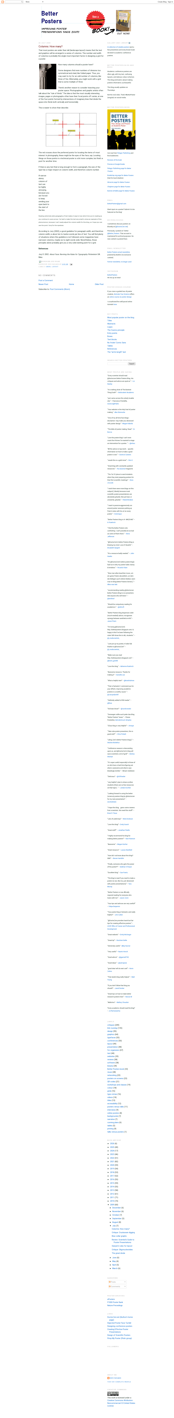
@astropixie (122, 963)
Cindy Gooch (124, 824)
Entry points (112, 333)
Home (71, 284)
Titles (109, 321)
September (117, 1218)
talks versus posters (115, 1132)
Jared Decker (119, 988)
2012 (112, 1194)
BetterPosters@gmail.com (116, 204)
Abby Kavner (126, 946)
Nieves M (128, 997)
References (112, 349)
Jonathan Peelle (124, 830)
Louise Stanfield (126, 850)
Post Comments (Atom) (60, 289)
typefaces (111, 1038)
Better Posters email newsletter (118, 252)
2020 (112, 1165)
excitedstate (111, 802)
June (114, 1258)
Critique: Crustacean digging (123, 1232)
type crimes (112, 1094)
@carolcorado (126, 709)
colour (110, 1088)
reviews (110, 1059)
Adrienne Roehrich (126, 666)
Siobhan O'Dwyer (126, 867)
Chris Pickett (121, 734)
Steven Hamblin (118, 858)
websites (111, 1056)
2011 (112, 1197)
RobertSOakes (128, 500)
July (114, 1226)
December (116, 1208)
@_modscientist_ (113, 638)
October (116, 1215)
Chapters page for (118, 187)
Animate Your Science (122, 294)
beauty (110, 1066)
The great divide (118, 1253)
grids (48, 266)
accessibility (112, 1104)
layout (55, 266)
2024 (112, 1151)
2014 (112, 1187)
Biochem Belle (122, 940)
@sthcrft (121, 607)
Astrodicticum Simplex (123, 720)
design (110, 1031)
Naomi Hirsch (123, 952)
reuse (109, 1072)
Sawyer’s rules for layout (122, 1246)
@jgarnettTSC (124, 957)
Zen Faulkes (115, 1378)
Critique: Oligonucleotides (122, 1250)
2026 (112, 1143)
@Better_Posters (113, 233)
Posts (113, 1282)
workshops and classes (117, 1085)
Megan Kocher (122, 844)
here (115, 304)
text (109, 1053)
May (114, 1261)
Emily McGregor (125, 935)
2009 (112, 1205)
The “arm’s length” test (116, 352)
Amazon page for (118, 182)
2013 (112, 1190)
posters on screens (115, 1078)
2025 (112, 1147)
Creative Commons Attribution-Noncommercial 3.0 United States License (121, 1403)
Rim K (131, 460)
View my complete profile (119, 1382)
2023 (112, 1154)
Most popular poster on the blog (120, 317)
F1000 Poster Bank (115, 1302)
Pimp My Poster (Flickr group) (119, 1338)
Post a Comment (46, 280)
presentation (112, 1047)
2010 (112, 1201)
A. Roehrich (111, 522)
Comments (115, 1287)
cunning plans (113, 1122)
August (115, 1222)
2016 (112, 1179)
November (116, 1211)
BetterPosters (112, 275)
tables (109, 1126)
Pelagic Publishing (123, 153)
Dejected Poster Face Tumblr (119, 1323)
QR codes (111, 1082)
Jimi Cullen (119, 915)
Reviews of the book (114, 160)
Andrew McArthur (113, 743)
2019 (112, 1169)
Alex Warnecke (120, 412)
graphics (110, 1034)
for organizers (113, 1050)
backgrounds (112, 1116)
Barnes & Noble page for (121, 191)
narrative (111, 1119)
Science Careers (125, 455)
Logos (109, 327)
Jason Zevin (124, 898)
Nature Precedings (115, 1305)
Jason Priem (111, 621)
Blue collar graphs (119, 1236)
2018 (112, 1172)
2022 (112, 1158)
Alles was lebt (112, 584)
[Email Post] (71, 264)
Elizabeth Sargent (113, 548)
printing (110, 1129)
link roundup (112, 1028)
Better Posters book (115, 1069)
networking (112, 1075)
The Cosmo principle (115, 330)
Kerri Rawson (130, 839)
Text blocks (112, 339)
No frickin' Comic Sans (116, 343)
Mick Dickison (128, 819)
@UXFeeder (121, 776)
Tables (110, 346)
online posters (113, 1113)
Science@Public (113, 404)
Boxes (109, 336)
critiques (110, 1025)
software (111, 1063)
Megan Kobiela (127, 423)
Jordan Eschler (125, 788)
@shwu (132, 443)
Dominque (118, 514)
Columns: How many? (51, 46)
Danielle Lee (120, 675)
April (114, 1265)
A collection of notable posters (118, 47)
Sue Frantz (124, 872)
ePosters (111, 1299)
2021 (112, 1162)
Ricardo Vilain (122, 568)
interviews (111, 1110)
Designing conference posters (119, 1326)
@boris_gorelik (112, 661)
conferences (112, 1041)
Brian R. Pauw (112, 813)
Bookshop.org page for (120, 175)
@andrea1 (111, 598)
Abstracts (111, 324)
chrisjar (131, 726)
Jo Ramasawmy (114, 1011)
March (115, 1268)
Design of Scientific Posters (118, 1335)
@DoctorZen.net (121, 227)
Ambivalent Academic (126, 392)
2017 (112, 1176)
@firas (109, 703)
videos (110, 1097)
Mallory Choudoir (123, 1002)
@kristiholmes (129, 680)
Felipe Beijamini (114, 906)
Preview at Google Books (116, 164)
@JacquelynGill (112, 695)
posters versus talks (115, 1107)
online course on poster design (121, 297)
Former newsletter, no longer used (119, 262)
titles (109, 1100)
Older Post (99, 284)
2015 (112, 1183)
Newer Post (43, 284)
